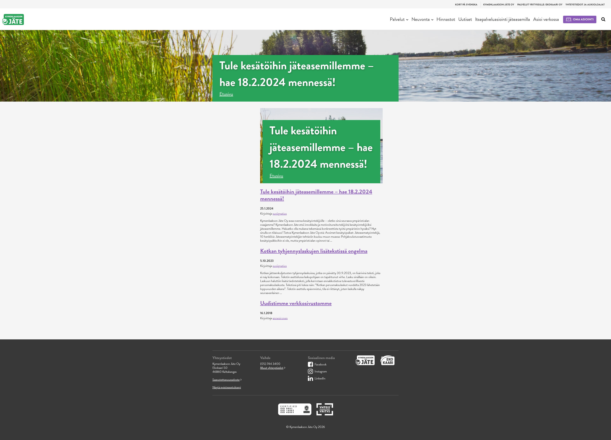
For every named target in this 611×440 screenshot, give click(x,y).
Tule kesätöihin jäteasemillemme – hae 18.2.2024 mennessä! (316, 195)
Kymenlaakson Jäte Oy (498, 5)
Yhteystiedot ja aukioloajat (585, 5)
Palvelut (397, 19)
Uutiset (465, 19)
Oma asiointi (583, 19)
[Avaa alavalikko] (407, 19)
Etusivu (226, 93)
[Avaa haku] (602, 19)
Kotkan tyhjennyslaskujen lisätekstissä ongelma (313, 251)
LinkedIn (320, 378)
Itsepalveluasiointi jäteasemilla (502, 19)
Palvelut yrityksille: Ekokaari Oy (539, 5)
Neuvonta (420, 19)
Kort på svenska (466, 5)
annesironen (280, 318)
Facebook (321, 364)
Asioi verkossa (546, 19)
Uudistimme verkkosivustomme (296, 303)
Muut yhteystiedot (271, 367)
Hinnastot (445, 19)
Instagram (321, 371)
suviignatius (280, 213)
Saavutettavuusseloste (226, 379)
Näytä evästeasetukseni (226, 387)
